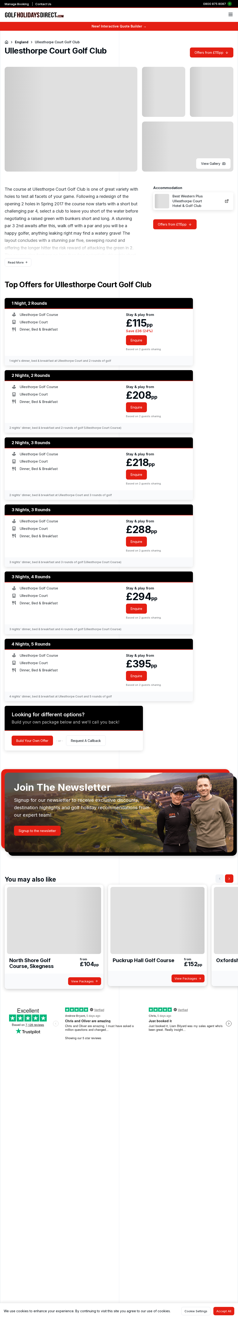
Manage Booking (17, 4)
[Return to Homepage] (6, 42)
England (21, 42)
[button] (213, 163)
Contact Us (43, 4)
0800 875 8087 (214, 4)
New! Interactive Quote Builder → (119, 26)
